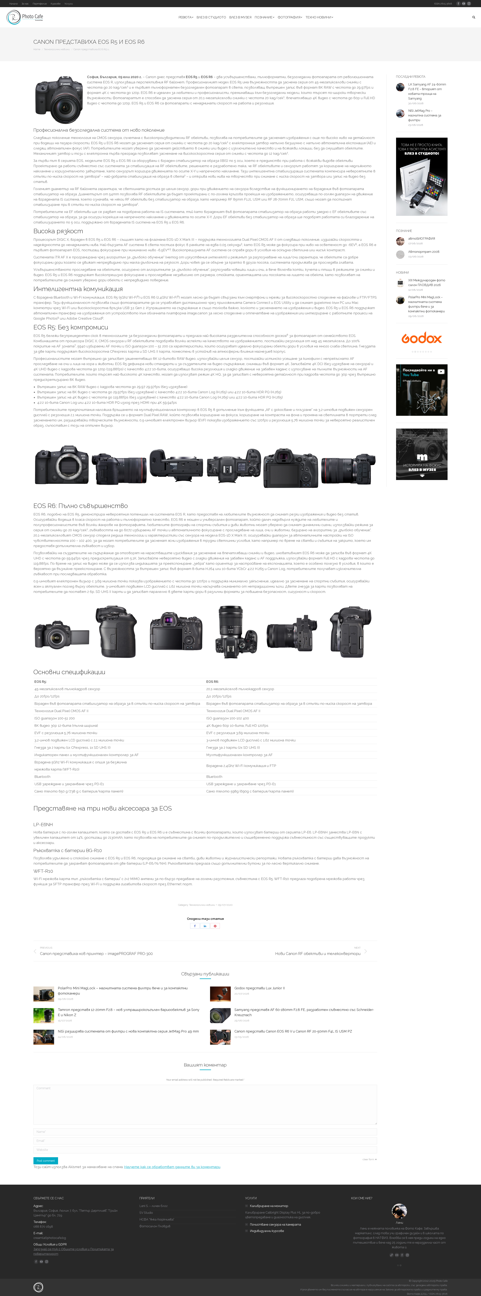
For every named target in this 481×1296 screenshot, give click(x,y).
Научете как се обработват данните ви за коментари (172, 1167)
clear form (368, 1159)
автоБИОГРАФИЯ (421, 238)
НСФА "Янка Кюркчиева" (156, 1219)
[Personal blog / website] (391, 1255)
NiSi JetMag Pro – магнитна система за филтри (424, 115)
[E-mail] (397, 1255)
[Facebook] (402, 1255)
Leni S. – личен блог (153, 1206)
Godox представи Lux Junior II (259, 988)
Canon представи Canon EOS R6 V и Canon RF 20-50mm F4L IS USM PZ (293, 1031)
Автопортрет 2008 (423, 252)
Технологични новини (57, 49)
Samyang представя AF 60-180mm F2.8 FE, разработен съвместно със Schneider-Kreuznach (304, 1012)
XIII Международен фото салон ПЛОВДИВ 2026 (426, 283)
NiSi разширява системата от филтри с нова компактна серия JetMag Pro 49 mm (128, 1031)
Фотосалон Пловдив (154, 1226)
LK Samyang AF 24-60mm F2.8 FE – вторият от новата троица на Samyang (427, 91)
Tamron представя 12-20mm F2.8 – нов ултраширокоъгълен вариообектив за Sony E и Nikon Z (128, 1012)
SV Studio (146, 1212)
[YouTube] (407, 1255)
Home (36, 49)
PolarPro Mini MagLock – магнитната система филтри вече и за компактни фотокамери (123, 990)
